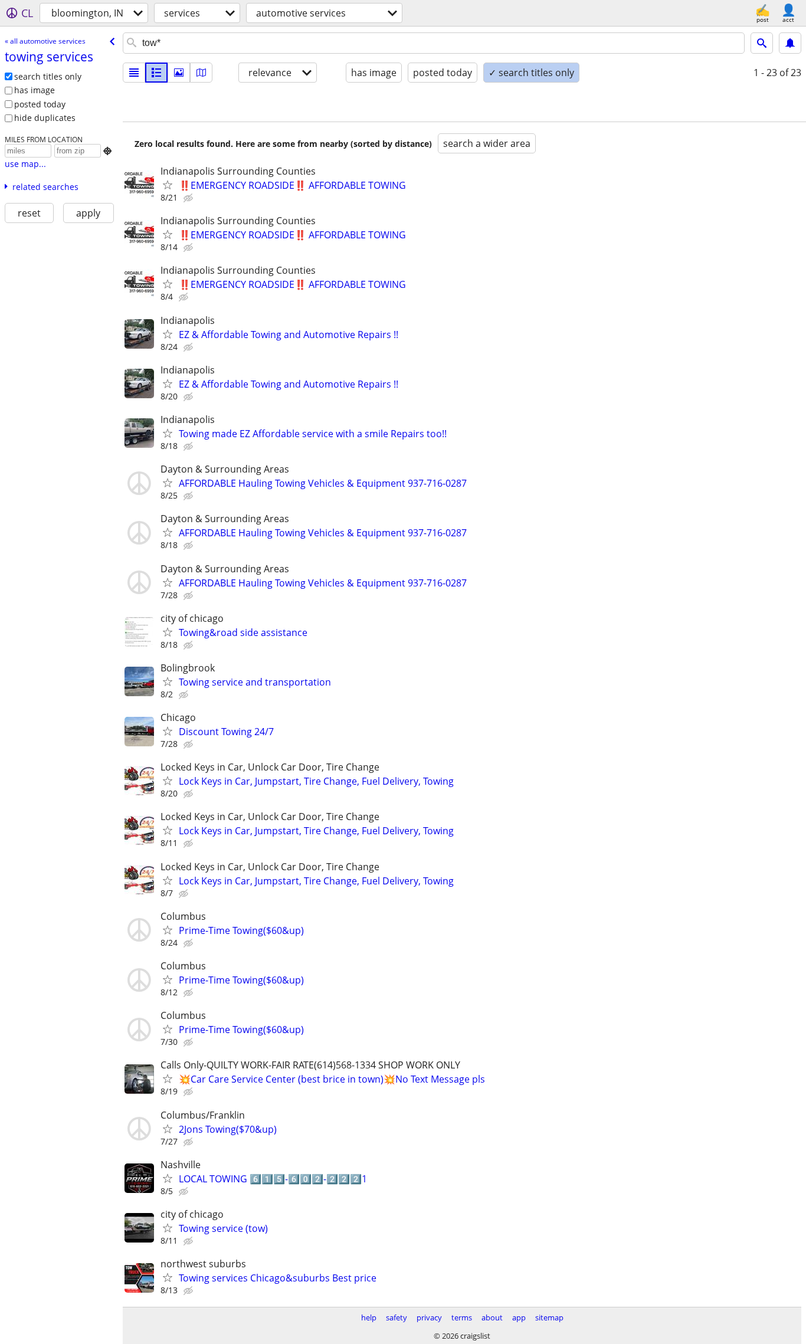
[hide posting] (189, 198)
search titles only (47, 76)
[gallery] (179, 73)
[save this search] (790, 43)
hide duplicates (45, 117)
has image (34, 90)
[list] (134, 73)
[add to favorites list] (167, 185)
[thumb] (156, 73)
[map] (201, 73)
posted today (39, 104)
